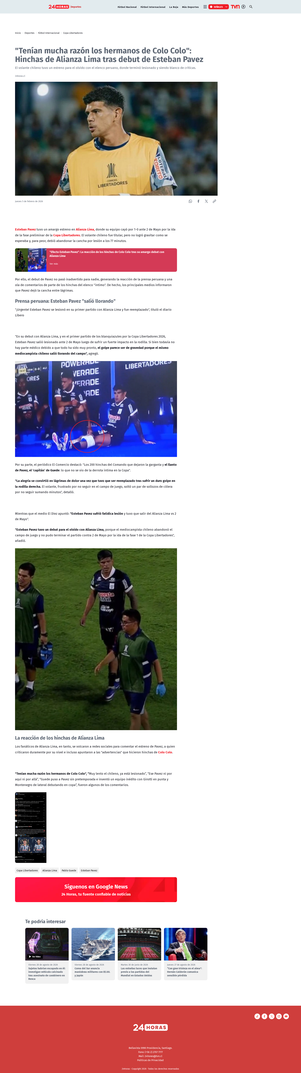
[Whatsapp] (190, 201)
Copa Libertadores (73, 33)
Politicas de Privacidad (150, 1060)
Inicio (18, 33)
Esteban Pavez (89, 870)
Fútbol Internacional (153, 7)
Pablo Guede (69, 870)
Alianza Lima (49, 870)
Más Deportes (190, 7)
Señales (218, 6)
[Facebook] (198, 201)
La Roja (173, 7)
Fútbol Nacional (127, 7)
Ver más (54, 263)
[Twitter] (206, 201)
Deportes (29, 33)
